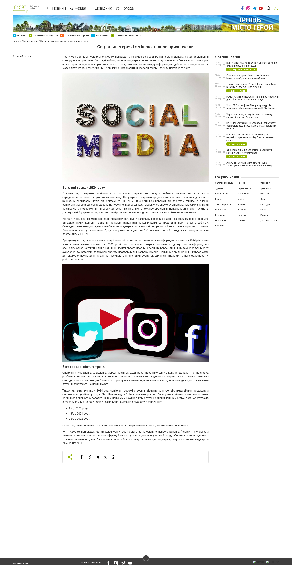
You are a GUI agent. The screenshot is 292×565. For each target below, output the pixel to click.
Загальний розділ (224, 183)
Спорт (263, 199)
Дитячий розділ (268, 220)
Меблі (241, 199)
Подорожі (220, 220)
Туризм (219, 188)
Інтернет (242, 204)
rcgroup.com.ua (149, 212)
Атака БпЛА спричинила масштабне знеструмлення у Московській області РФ (249, 164)
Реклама (219, 225)
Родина (264, 215)
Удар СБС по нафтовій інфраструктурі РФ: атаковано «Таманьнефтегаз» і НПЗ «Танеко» (251, 107)
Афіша (80, 8)
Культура (265, 204)
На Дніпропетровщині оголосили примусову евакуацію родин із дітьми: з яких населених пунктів (251, 126)
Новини (59, 8)
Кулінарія (220, 215)
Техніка (241, 183)
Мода (263, 209)
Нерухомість (244, 188)
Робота (241, 220)
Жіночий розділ (223, 204)
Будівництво (221, 193)
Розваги (264, 193)
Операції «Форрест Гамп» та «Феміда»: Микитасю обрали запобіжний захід (247, 77)
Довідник (103, 8)
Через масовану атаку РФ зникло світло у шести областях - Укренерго (249, 115)
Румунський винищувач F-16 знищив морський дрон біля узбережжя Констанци (252, 98)
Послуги (242, 215)
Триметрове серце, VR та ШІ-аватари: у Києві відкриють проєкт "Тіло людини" (251, 85)
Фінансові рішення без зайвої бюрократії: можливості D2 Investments (249, 151)
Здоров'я (265, 183)
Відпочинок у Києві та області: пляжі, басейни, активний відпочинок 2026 (251, 64)
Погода (127, 8)
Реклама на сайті (21, 564)
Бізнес (218, 199)
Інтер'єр (242, 209)
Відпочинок (244, 193)
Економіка (220, 209)
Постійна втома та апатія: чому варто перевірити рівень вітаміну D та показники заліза (250, 137)
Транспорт (265, 188)
